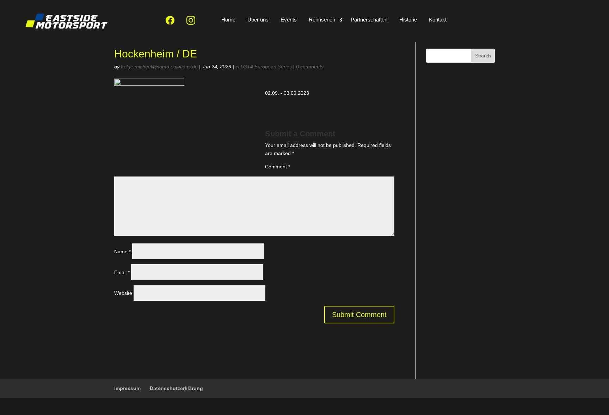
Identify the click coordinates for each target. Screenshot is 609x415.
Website (123, 293)
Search (483, 55)
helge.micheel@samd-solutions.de (159, 66)
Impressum (127, 388)
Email (122, 272)
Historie (408, 20)
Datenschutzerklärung (176, 388)
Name (122, 251)
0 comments (310, 66)
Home (228, 20)
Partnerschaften (369, 20)
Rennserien (322, 20)
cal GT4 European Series (263, 66)
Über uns (258, 20)
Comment (277, 166)
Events (289, 20)
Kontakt (438, 20)
